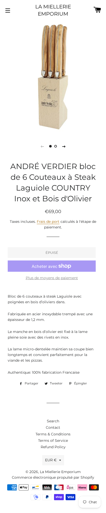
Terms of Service (53, 440)
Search (53, 421)
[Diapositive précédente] (42, 146)
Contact (53, 427)
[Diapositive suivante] (63, 146)
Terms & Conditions (53, 434)
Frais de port (48, 221)
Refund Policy (53, 447)
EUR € (51, 460)
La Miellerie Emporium (53, 10)
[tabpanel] (53, 76)
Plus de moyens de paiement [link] (52, 278)
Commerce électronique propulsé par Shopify (53, 477)
